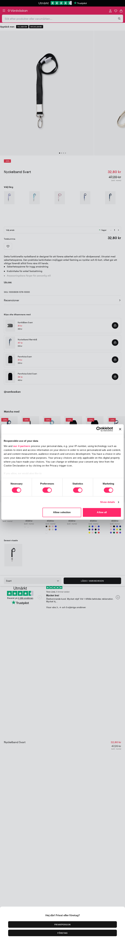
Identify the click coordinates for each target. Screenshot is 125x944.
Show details (107, 502)
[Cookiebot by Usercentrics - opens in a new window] (98, 429)
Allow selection (62, 512)
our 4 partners (21, 446)
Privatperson (62, 924)
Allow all (102, 512)
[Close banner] (120, 429)
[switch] (47, 490)
